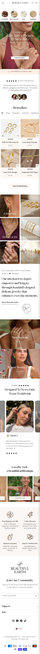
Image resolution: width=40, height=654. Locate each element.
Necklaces (35, 113)
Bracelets (16, 113)
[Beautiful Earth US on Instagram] (13, 621)
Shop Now (20, 342)
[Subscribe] (35, 596)
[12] (10, 128)
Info (4, 612)
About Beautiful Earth (10, 302)
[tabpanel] (10, 128)
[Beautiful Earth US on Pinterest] (21, 621)
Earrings (25, 113)
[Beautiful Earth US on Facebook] (17, 621)
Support (6, 606)
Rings (8, 113)
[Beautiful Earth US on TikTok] (25, 621)
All (2, 113)
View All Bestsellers (20, 186)
